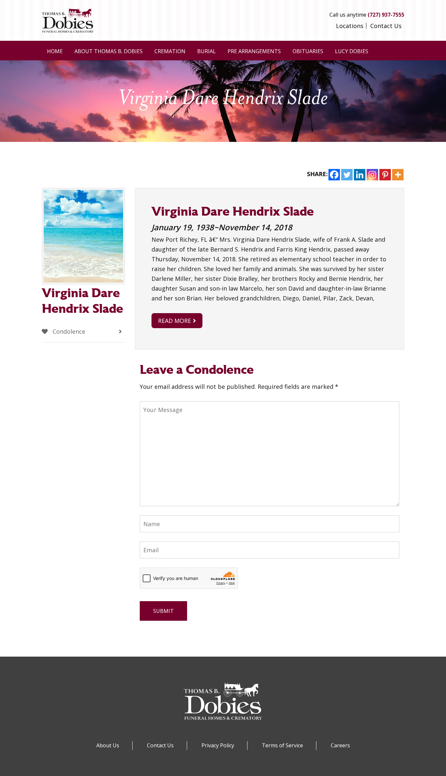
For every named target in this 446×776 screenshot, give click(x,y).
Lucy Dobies (351, 51)
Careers (340, 745)
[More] (398, 174)
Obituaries (308, 51)
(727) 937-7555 (386, 14)
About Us (107, 745)
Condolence (68, 331)
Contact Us (386, 26)
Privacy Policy (217, 745)
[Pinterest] (385, 174)
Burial (206, 51)
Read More (174, 321)
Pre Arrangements (254, 51)
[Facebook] (334, 174)
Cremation (169, 51)
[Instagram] (372, 174)
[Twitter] (347, 174)
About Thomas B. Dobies (108, 51)
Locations (349, 26)
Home (55, 51)
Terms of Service (282, 745)
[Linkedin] (359, 174)
